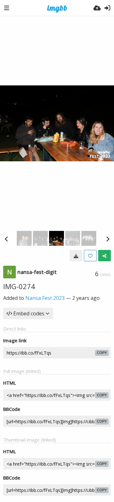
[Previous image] (6, 238)
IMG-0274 (19, 286)
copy (102, 353)
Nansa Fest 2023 (45, 297)
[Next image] (107, 238)
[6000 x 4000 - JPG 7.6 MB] (76, 255)
